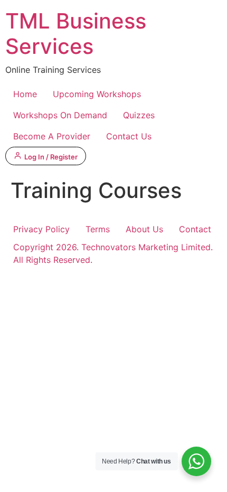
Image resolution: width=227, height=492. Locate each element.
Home (25, 94)
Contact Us (129, 136)
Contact (195, 229)
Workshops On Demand (60, 115)
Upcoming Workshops (97, 94)
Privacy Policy (41, 229)
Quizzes (139, 115)
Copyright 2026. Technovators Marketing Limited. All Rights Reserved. (113, 253)
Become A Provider (51, 136)
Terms (98, 229)
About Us (144, 229)
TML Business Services (75, 33)
